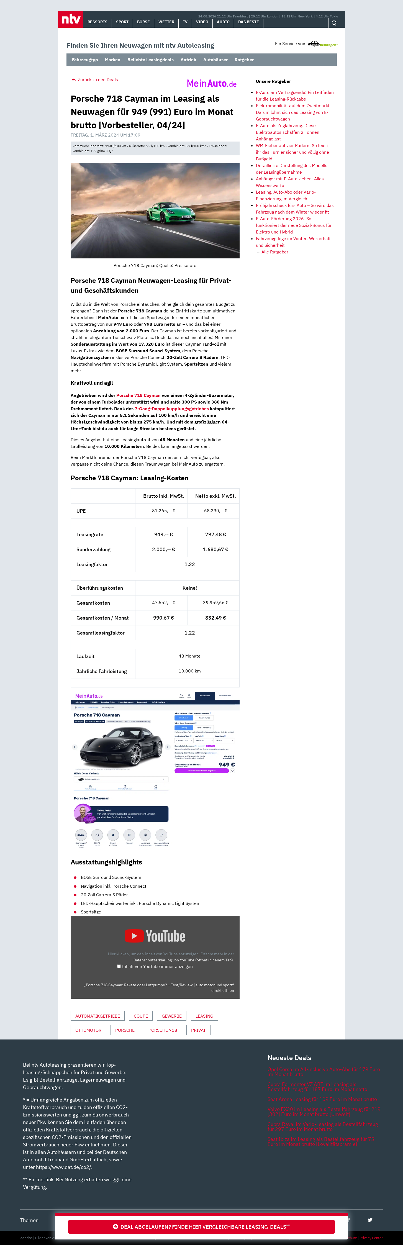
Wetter (166, 21)
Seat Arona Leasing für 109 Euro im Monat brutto (322, 1099)
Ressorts (97, 21)
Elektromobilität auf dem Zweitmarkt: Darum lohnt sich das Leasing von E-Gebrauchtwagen (293, 112)
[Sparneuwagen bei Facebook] (348, 1220)
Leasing (204, 1016)
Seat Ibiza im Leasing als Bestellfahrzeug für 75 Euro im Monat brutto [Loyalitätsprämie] (321, 1141)
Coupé (141, 1016)
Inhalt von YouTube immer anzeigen (157, 966)
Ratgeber (244, 59)
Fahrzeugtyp (85, 59)
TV (185, 21)
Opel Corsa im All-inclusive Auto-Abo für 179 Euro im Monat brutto (324, 1071)
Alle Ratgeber (274, 252)
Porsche (125, 1030)
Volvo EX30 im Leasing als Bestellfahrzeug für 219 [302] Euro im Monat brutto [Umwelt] (324, 1111)
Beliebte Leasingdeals (150, 59)
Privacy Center (371, 1238)
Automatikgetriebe (97, 1016)
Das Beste (248, 21)
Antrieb (188, 59)
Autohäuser (215, 59)
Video (202, 21)
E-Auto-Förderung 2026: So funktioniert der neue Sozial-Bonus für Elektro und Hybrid (294, 225)
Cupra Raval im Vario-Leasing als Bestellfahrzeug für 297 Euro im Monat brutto (323, 1126)
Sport (122, 21)
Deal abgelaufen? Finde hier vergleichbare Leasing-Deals (204, 1226)
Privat (198, 1030)
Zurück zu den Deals (97, 79)
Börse (143, 21)
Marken (112, 59)
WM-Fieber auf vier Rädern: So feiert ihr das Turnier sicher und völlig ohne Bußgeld (292, 152)
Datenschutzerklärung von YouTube (183, 959)
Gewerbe (172, 1016)
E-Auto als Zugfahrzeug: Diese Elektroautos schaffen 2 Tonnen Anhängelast (287, 132)
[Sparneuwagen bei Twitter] (370, 1220)
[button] (70, 19)
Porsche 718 (162, 1030)
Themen (29, 1220)
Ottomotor (88, 1030)
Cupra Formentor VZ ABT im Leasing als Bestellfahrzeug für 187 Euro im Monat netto (317, 1086)
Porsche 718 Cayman (138, 395)
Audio (223, 21)
